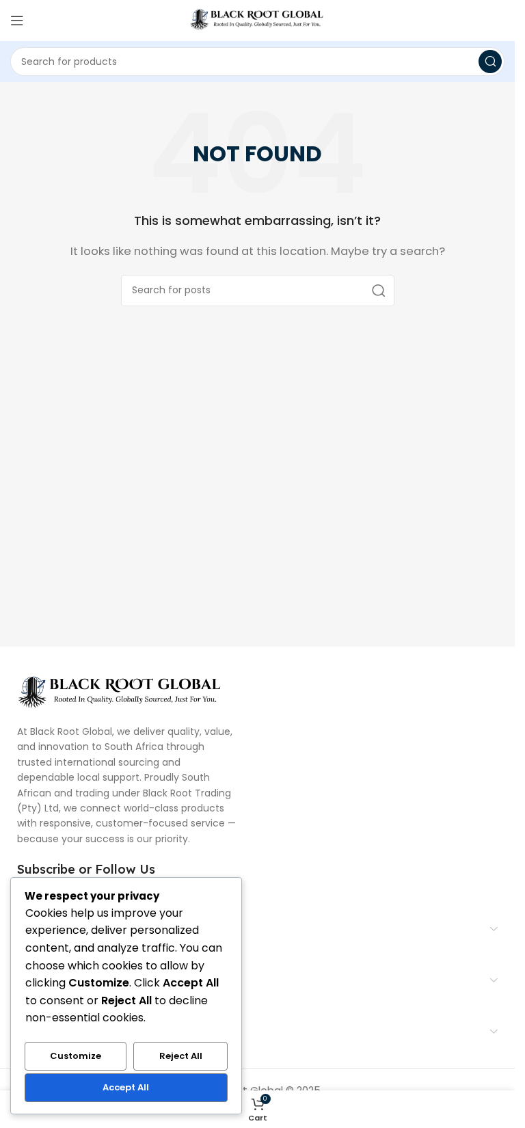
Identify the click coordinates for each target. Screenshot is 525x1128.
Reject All (180, 1055)
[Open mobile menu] (17, 20)
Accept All (126, 1087)
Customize (75, 1055)
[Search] (490, 61)
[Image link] (119, 691)
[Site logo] (257, 19)
